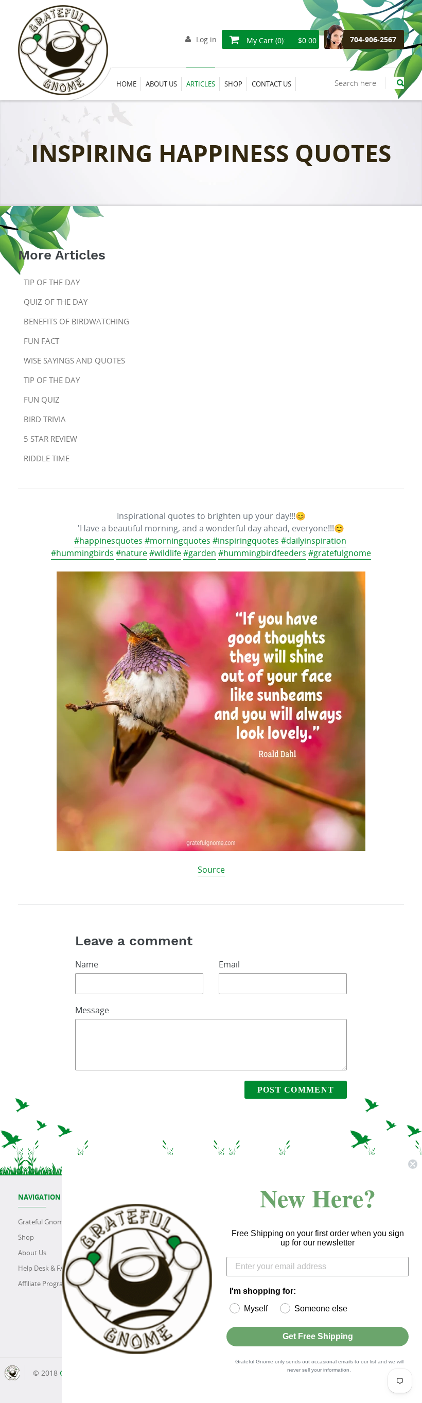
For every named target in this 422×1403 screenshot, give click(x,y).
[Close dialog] (413, 1164)
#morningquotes (177, 540)
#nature (131, 553)
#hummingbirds (82, 553)
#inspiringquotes (246, 540)
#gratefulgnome (339, 553)
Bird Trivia (45, 419)
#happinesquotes (108, 540)
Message (92, 1010)
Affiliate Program (43, 1283)
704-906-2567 (373, 39)
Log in (206, 39)
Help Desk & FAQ (43, 1268)
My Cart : (280, 40)
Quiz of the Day (55, 302)
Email (229, 964)
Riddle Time (46, 458)
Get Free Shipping (318, 1336)
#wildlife (165, 553)
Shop (26, 1237)
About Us (32, 1252)
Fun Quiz (42, 399)
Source (211, 869)
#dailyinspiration (313, 540)
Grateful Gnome (42, 1221)
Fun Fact (41, 341)
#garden (199, 553)
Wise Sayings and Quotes (74, 360)
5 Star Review (50, 439)
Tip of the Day (52, 282)
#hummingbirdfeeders (262, 553)
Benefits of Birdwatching (76, 321)
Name (86, 964)
